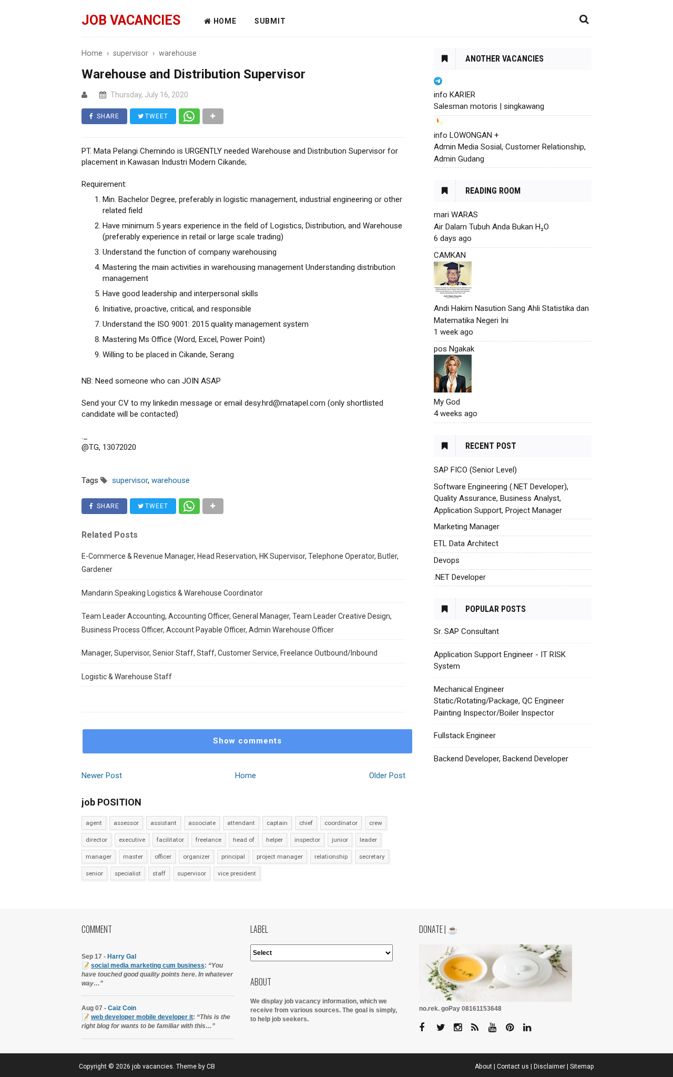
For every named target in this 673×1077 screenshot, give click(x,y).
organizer (196, 856)
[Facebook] (427, 1028)
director (96, 839)
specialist (128, 873)
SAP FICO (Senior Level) (475, 470)
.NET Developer (460, 577)
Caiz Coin (122, 1008)
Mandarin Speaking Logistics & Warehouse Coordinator (172, 593)
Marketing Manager (466, 526)
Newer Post (101, 775)
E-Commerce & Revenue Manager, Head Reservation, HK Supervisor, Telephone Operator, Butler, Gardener (240, 563)
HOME (224, 21)
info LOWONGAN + (466, 135)
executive (132, 839)
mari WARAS (456, 214)
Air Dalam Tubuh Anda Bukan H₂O (491, 226)
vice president (237, 873)
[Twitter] (444, 1028)
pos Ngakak (454, 349)
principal (233, 856)
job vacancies (130, 20)
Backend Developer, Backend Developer (501, 758)
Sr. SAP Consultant (466, 631)
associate (202, 823)
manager (98, 856)
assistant (163, 823)
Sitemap (582, 1066)
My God (447, 402)
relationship (331, 856)
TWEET (155, 116)
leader (368, 839)
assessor (126, 823)
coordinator (341, 823)
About (483, 1066)
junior (340, 839)
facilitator (170, 839)
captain (277, 823)
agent (94, 823)
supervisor (191, 873)
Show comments (247, 741)
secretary (372, 856)
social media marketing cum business (148, 965)
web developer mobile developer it (142, 1017)
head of (243, 839)
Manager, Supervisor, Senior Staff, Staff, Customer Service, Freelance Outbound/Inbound (229, 653)
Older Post (387, 775)
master (133, 856)
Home (245, 775)
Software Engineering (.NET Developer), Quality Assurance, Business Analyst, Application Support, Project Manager (501, 498)
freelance (208, 839)
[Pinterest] (514, 1028)
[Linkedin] (531, 1028)
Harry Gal (121, 956)
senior (94, 873)
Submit (270, 21)
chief (306, 823)
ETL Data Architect (466, 543)
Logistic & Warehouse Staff (126, 676)
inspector (307, 839)
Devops (447, 560)
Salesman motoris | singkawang (489, 106)
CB (211, 1066)
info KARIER (454, 94)
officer (163, 856)
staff (159, 873)
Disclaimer (549, 1066)
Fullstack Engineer (465, 735)
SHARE (107, 116)
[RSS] (479, 1028)
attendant (241, 823)
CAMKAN (450, 255)
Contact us (513, 1066)
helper (274, 839)
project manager (280, 856)
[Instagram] (462, 1028)
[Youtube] (496, 1028)
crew (375, 823)
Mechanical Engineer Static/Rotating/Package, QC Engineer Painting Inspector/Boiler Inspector (499, 701)
